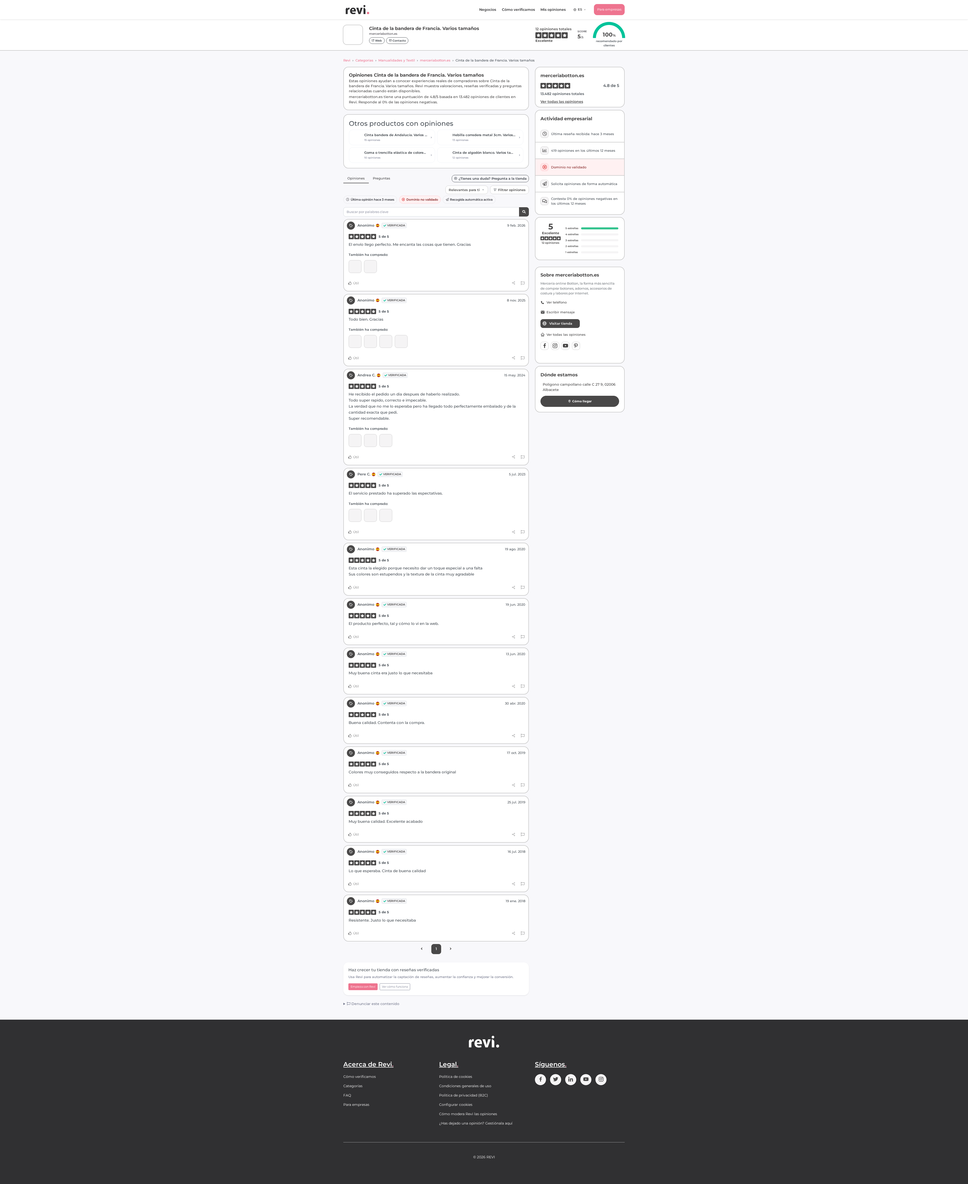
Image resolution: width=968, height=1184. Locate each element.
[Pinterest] (576, 346)
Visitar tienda (560, 323)
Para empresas (609, 9)
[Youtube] (565, 346)
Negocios (487, 9)
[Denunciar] (522, 283)
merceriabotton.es (435, 60)
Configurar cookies (455, 1104)
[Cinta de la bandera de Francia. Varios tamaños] (355, 266)
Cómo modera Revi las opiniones (468, 1114)
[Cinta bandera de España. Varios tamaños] (355, 440)
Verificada (396, 225)
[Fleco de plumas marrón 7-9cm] (385, 515)
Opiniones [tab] (356, 178)
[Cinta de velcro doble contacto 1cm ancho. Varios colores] (370, 266)
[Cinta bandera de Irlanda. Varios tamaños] (401, 341)
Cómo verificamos (518, 9)
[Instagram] (555, 346)
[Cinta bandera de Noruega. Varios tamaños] (355, 341)
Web (378, 40)
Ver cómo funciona (395, 986)
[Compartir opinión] (513, 283)
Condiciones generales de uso (465, 1086)
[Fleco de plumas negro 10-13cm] (370, 515)
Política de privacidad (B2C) (463, 1095)
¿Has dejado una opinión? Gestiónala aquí (475, 1123)
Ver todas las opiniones (561, 101)
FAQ (347, 1095)
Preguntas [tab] (381, 178)
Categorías (364, 60)
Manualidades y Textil (396, 60)
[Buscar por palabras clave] (524, 212)
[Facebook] (544, 346)
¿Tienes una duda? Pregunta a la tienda (493, 178)
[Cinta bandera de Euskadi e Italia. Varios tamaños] (370, 440)
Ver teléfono (557, 302)
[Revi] (357, 9)
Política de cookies (455, 1076)
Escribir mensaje (561, 312)
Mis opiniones (553, 9)
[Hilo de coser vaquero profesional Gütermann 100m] (385, 341)
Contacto (399, 40)
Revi (346, 60)
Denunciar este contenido (374, 1004)
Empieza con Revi (363, 986)
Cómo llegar (582, 401)
